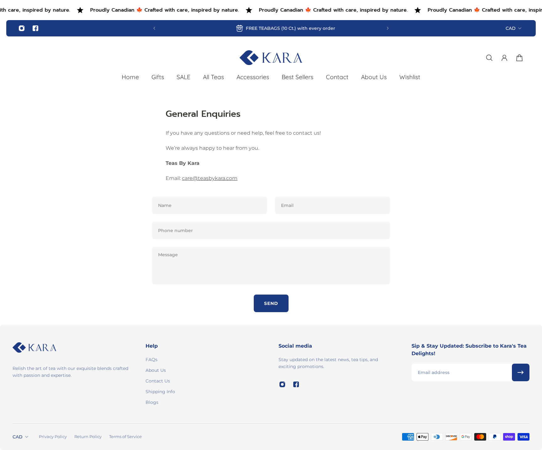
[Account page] (504, 58)
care (209, 178)
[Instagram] (22, 28)
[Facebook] (35, 28)
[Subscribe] (520, 372)
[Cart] (519, 58)
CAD (511, 28)
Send (271, 303)
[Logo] (271, 58)
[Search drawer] (489, 58)
